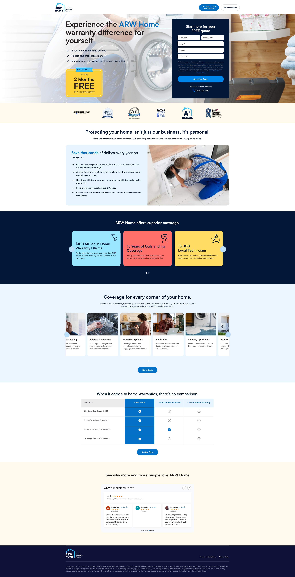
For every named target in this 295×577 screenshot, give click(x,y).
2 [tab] (149, 273)
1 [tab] (146, 273)
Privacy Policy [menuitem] (224, 557)
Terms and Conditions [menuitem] (208, 557)
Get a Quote (230, 8)
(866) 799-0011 (202, 91)
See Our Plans (147, 452)
